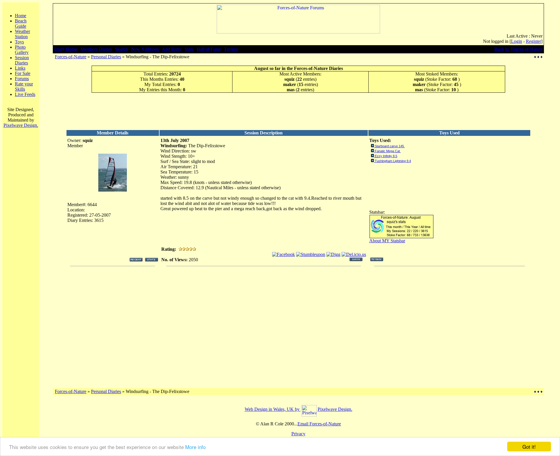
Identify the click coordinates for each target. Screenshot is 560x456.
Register (533, 41)
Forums (22, 78)
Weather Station (22, 34)
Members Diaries (96, 49)
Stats (189, 49)
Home (20, 15)
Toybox (231, 49)
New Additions (145, 49)
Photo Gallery (22, 50)
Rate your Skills (24, 86)
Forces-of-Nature (70, 56)
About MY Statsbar (387, 240)
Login (516, 41)
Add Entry (171, 49)
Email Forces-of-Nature (319, 423)
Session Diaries (22, 60)
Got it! (529, 446)
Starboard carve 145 (390, 146)
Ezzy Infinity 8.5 (386, 156)
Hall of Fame (209, 49)
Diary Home (65, 49)
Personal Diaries (106, 56)
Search (121, 49)
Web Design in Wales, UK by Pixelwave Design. (298, 409)
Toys (19, 41)
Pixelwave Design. (21, 125)
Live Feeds (25, 94)
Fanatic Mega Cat (388, 151)
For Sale (22, 73)
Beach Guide (21, 23)
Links (20, 68)
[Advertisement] (298, 111)
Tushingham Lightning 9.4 (393, 161)
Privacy (298, 433)
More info (195, 446)
